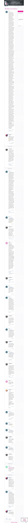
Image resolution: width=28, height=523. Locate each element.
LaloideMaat (11, 287)
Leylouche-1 (10, 412)
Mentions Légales (14, 522)
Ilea (9, 135)
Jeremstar (10, 172)
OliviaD (10, 279)
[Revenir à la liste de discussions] (5, 6)
